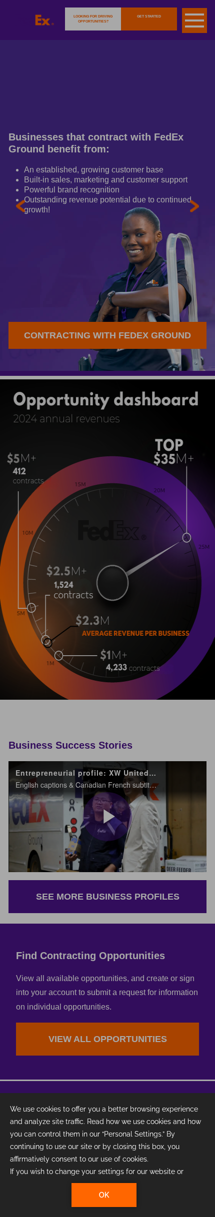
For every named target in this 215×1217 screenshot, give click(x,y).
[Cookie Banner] (107, 1155)
